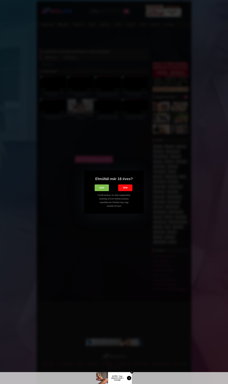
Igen (102, 188)
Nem (125, 188)
